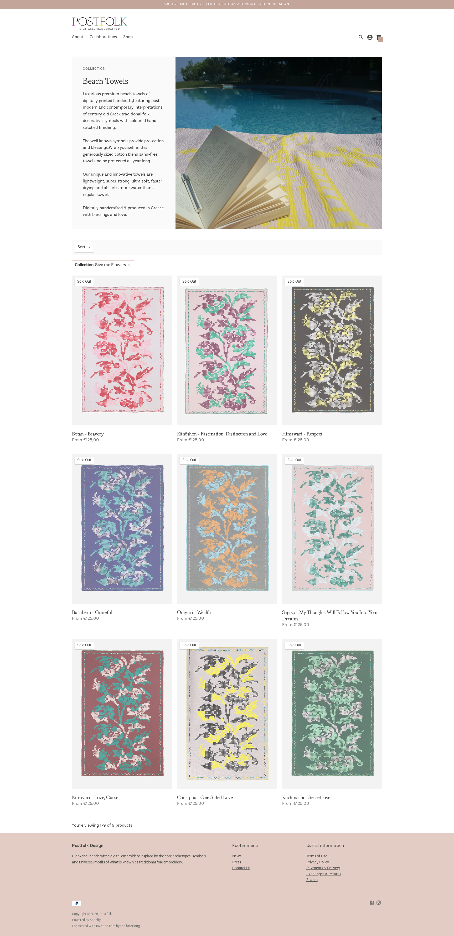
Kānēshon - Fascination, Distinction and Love (222, 433)
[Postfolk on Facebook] (372, 903)
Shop (128, 37)
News (236, 856)
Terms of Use (316, 856)
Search (312, 880)
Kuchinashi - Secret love (306, 797)
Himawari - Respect (302, 433)
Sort (81, 247)
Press (236, 862)
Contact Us (241, 868)
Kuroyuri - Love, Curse (95, 797)
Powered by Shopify (86, 920)
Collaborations (103, 37)
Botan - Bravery (88, 433)
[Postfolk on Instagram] (378, 903)
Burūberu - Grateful (92, 612)
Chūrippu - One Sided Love (205, 797)
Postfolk (106, 914)
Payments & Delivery (323, 868)
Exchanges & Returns (323, 874)
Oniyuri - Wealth (194, 612)
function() (133, 926)
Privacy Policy (317, 862)
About (77, 37)
